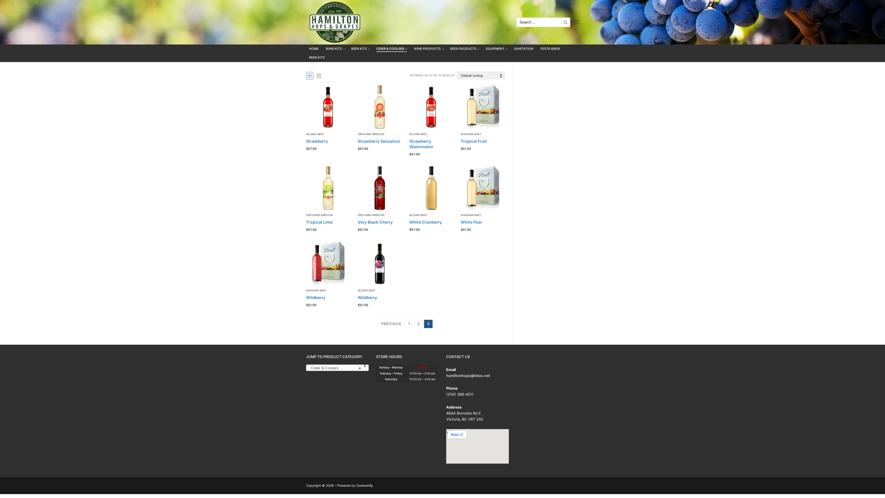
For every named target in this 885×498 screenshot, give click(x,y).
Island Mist (315, 134)
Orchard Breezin (371, 134)
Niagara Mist (471, 134)
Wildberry (315, 297)
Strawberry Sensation (379, 141)
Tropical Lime (319, 222)
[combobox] (337, 368)
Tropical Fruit (474, 141)
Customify (364, 485)
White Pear (471, 222)
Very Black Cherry (375, 222)
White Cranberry (425, 222)
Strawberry (317, 141)
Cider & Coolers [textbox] (336, 368)
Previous (391, 323)
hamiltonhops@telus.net (468, 375)
